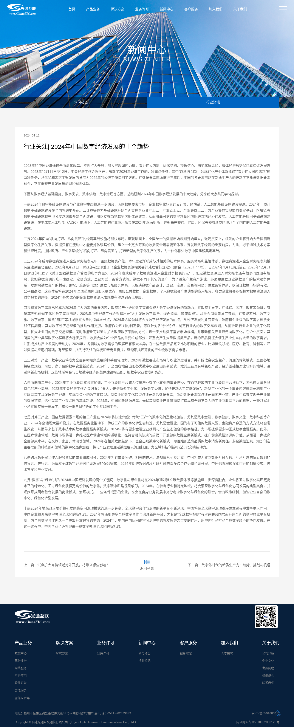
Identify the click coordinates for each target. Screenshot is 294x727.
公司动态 (81, 102)
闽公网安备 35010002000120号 (257, 722)
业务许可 (142, 9)
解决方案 (117, 9)
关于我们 (240, 9)
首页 (71, 9)
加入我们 (216, 9)
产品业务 (93, 9)
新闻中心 (166, 9)
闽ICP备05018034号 (265, 713)
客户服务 (191, 9)
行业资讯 (213, 102)
